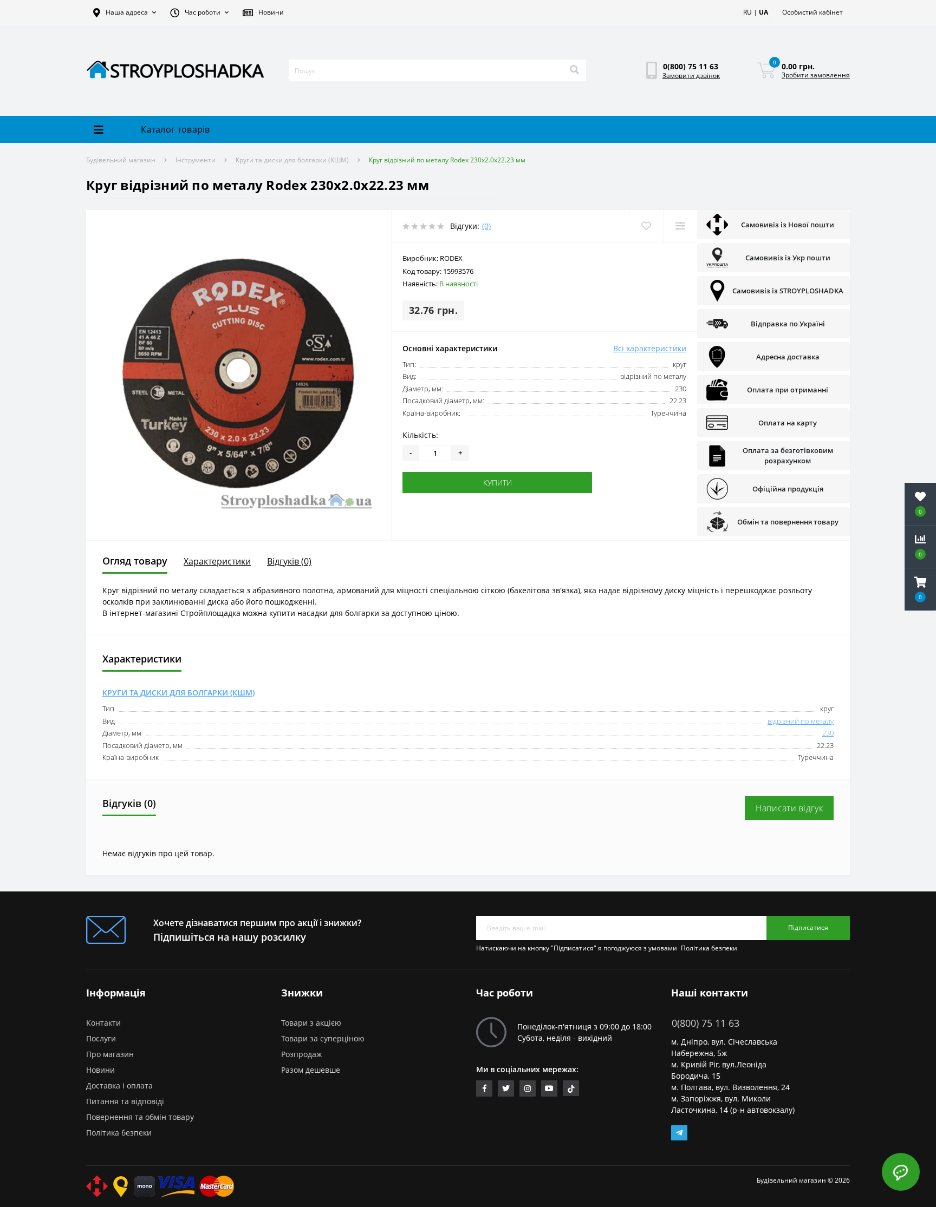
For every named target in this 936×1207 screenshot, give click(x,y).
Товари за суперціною (323, 1038)
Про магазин (110, 1054)
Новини (100, 1070)
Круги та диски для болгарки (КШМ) (292, 160)
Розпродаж (301, 1054)
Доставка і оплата (119, 1085)
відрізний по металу (801, 721)
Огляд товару (134, 560)
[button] (124, 12)
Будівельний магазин (120, 160)
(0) (486, 226)
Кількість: (420, 435)
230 (828, 733)
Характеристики (217, 561)
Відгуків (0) (289, 561)
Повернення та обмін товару (140, 1117)
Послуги (101, 1038)
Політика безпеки (709, 948)
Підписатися (808, 927)
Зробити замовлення (816, 75)
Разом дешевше (310, 1070)
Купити (435, 482)
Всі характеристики (649, 348)
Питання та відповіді (125, 1101)
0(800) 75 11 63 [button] (705, 1023)
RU (747, 12)
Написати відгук (789, 808)
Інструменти (196, 160)
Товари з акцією (311, 1023)
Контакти (103, 1023)
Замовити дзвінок (691, 75)
